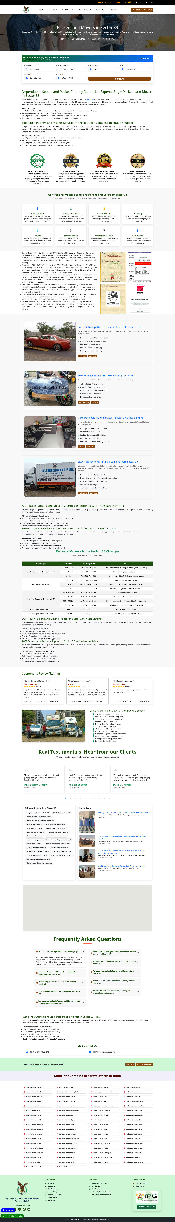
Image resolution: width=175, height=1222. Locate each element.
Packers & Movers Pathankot (67, 1129)
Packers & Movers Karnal (33, 1139)
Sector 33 (90, 99)
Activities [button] (66, 9)
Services (27, 74)
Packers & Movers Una (66, 1167)
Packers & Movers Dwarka (33, 1101)
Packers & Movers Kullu (33, 1162)
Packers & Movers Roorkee (100, 1148)
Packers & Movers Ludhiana (134, 1120)
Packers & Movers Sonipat (33, 1143)
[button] (65, 798)
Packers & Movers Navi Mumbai (102, 1092)
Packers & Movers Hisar (100, 1139)
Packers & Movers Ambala (134, 1134)
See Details (82, 356)
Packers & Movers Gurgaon (34, 1134)
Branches (100, 9)
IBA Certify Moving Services (101, 1195)
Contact (113, 9)
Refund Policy (52, 1197)
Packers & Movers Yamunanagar (69, 1139)
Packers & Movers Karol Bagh (68, 1106)
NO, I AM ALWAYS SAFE (144, 1064)
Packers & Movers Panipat (100, 1134)
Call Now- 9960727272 (143, 10)
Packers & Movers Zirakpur (134, 1129)
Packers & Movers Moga (100, 1129)
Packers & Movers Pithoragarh (102, 1153)
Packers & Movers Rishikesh (34, 1148)
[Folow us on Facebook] (14, 1209)
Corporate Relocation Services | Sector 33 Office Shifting (110, 417)
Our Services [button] (84, 9)
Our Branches (52, 1189)
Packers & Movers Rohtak (133, 1139)
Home (42, 9)
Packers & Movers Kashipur (134, 1148)
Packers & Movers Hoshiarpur (35, 1129)
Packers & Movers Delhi (100, 1097)
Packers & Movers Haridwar (134, 1143)
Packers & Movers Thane (133, 1087)
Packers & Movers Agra (66, 1115)
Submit (121, 78)
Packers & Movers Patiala (66, 1125)
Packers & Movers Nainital (67, 1153)
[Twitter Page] (147, 2)
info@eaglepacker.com (107, 1052)
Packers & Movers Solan (133, 1157)
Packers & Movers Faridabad (67, 1134)
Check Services (84, 402)
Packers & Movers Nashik (33, 1092)
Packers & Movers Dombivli (34, 1097)
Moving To (124, 65)
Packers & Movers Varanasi (101, 1115)
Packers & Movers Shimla (33, 1157)
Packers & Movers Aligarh (67, 1120)
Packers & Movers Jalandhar (34, 1125)
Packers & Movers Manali (66, 1157)
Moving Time (60, 74)
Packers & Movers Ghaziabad (101, 1111)
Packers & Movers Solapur (67, 1097)
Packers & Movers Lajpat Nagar (35, 1106)
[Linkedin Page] (152, 2)
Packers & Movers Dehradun (101, 1143)
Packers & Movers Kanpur (33, 1115)
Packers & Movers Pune (66, 1087)
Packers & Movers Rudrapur (34, 1153)
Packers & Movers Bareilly (33, 1120)
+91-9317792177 (141, 1183)
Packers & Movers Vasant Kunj (135, 1101)
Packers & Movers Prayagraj (134, 1115)
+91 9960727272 (42, 1052)
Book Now (92, 356)
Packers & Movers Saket (100, 1101)
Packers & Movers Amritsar (101, 1120)
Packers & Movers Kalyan (133, 1092)
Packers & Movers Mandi (66, 1162)
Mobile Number (62, 65)
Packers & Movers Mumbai (34, 1087)
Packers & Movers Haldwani (67, 1148)
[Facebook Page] (136, 2)
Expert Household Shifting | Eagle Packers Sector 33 (108, 461)
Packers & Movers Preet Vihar (135, 1106)
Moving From (93, 65)
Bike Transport (96, 1189)
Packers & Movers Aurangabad (68, 1092)
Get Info (81, 447)
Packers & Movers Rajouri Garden (103, 1106)
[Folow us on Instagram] (24, 1209)
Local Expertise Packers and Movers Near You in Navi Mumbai (121, 866)
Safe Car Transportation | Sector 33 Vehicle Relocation (109, 327)
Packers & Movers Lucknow (134, 1111)
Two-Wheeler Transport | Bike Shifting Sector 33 (105, 375)
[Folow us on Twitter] (19, 1209)
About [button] (52, 9)
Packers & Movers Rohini (133, 1097)
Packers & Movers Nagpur (100, 1087)
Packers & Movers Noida (33, 1111)
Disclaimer (51, 1200)
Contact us (51, 1186)
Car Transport (96, 1186)
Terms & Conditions (54, 1195)
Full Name (28, 65)
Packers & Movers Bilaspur (101, 1162)
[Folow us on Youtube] (28, 1209)
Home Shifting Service (99, 1183)
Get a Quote (123, 2)
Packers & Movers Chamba (34, 1167)
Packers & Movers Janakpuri (67, 1101)
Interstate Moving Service (100, 1192)
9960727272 (147, 58)
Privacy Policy (52, 1192)
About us (51, 1183)
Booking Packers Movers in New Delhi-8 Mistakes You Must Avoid (123, 812)
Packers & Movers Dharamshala (102, 1157)
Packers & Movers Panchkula (68, 1143)
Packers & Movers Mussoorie (134, 1153)
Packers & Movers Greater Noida (69, 1111)
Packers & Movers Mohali (100, 1125)
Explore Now (83, 493)
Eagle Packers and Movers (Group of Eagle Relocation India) (22, 1200)
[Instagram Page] (141, 2)
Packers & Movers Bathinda (134, 1125)
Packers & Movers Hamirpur (134, 1162)
